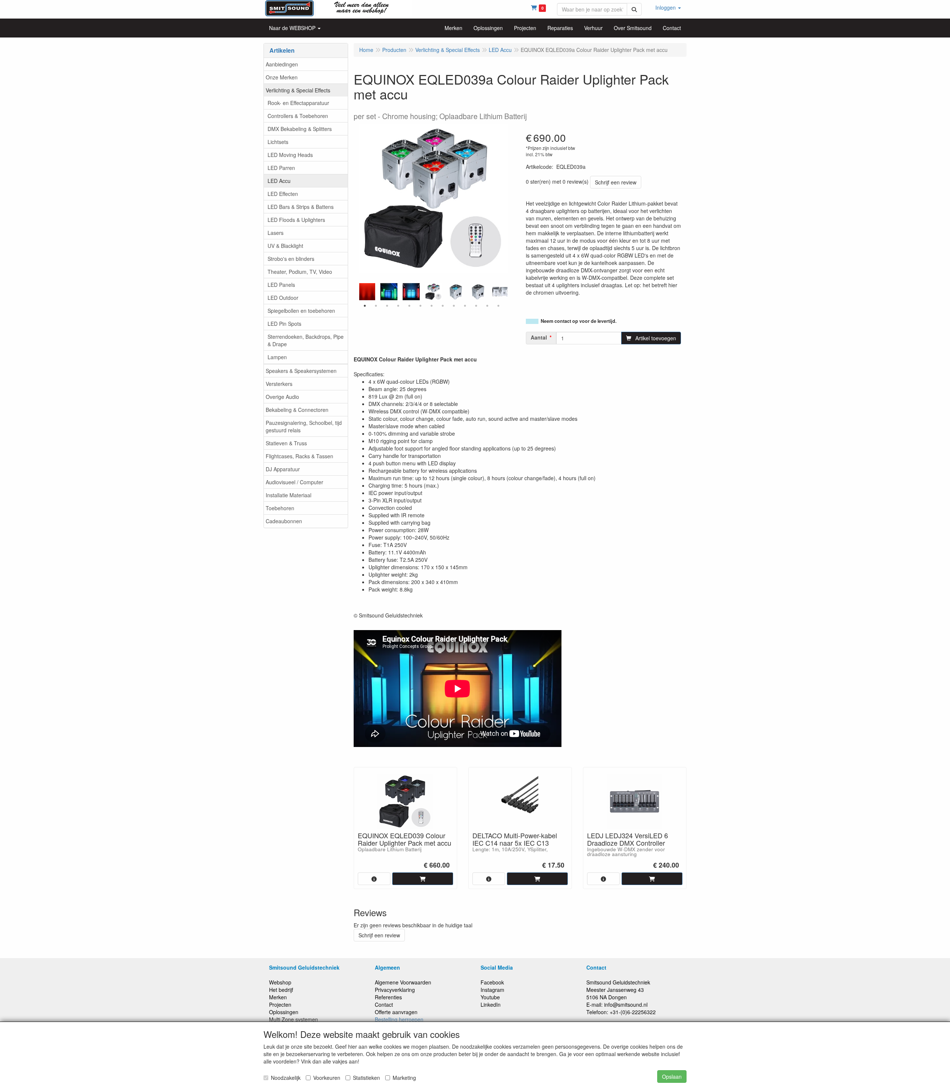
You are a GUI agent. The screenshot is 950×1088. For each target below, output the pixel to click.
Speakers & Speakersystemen (301, 370)
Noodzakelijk (286, 1077)
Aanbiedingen (282, 64)
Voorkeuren (326, 1077)
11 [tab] (476, 305)
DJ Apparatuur (283, 469)
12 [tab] (487, 305)
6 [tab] (420, 305)
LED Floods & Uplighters (296, 219)
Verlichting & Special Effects (298, 90)
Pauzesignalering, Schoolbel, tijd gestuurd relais (304, 426)
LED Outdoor (283, 297)
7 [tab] (431, 305)
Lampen (277, 357)
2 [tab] (376, 305)
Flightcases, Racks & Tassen (299, 456)
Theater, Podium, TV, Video (300, 271)
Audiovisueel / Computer (294, 482)
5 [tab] (409, 305)
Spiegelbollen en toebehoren (301, 310)
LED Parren (281, 167)
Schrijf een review (615, 182)
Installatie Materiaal (288, 495)
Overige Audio (282, 396)
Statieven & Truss (286, 443)
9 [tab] (454, 305)
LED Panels (281, 284)
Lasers (276, 232)
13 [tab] (498, 305)
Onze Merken (282, 77)
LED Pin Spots (284, 323)
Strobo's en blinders (291, 258)
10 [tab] (465, 305)
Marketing (404, 1077)
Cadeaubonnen (284, 521)
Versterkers (279, 383)
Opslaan (672, 1076)
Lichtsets (278, 141)
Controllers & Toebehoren (298, 115)
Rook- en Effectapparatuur (298, 102)
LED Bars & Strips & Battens (301, 206)
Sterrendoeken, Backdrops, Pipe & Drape (306, 340)
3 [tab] (387, 305)
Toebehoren (280, 508)
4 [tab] (398, 305)
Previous (357, 291)
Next (509, 291)
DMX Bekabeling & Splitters (300, 128)
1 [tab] (364, 305)
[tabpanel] (433, 291)
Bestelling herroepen (399, 1019)
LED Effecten (283, 193)
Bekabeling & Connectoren (297, 409)
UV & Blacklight (285, 245)
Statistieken (366, 1077)
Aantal (539, 337)
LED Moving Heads (290, 154)
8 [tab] (442, 305)
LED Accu (279, 180)
